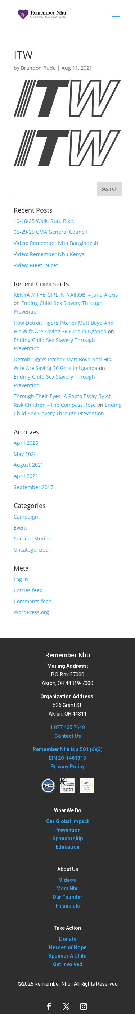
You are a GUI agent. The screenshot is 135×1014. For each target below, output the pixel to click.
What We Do (67, 810)
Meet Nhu (67, 888)
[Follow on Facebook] (49, 1006)
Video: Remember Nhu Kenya (49, 254)
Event (20, 527)
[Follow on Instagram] (83, 1006)
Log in (21, 579)
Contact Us (67, 736)
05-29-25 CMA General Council (50, 231)
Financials (67, 906)
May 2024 (25, 454)
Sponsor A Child (67, 956)
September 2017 (33, 487)
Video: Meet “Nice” (36, 265)
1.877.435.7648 (67, 727)
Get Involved (67, 964)
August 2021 (29, 464)
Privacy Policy (67, 766)
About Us (67, 869)
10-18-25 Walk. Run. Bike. (44, 221)
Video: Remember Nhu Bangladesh (56, 242)
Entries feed (28, 590)
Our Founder (67, 897)
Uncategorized (31, 549)
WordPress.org (31, 612)
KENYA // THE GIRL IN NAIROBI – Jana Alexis (66, 294)
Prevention (67, 830)
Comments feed (33, 601)
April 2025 (26, 442)
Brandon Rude (38, 67)
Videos (67, 880)
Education (67, 847)
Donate (67, 939)
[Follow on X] (66, 1006)
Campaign (26, 516)
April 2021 (26, 475)
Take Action (67, 928)
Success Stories (32, 538)
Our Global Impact (67, 821)
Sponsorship (67, 838)
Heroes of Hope (67, 947)
